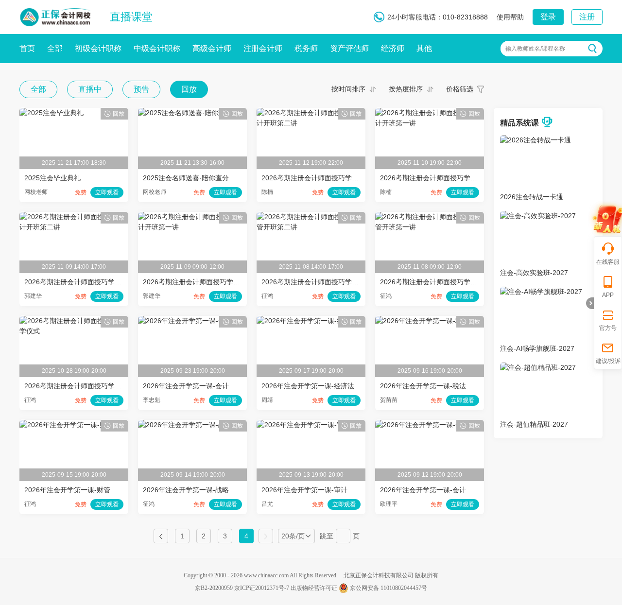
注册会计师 (262, 48)
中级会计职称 (157, 48)
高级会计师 (211, 48)
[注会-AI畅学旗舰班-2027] (541, 291)
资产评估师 (349, 48)
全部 (55, 48)
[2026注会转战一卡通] (535, 140)
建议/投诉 (608, 361)
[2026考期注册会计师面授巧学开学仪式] (73, 321)
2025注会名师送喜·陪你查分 (186, 178)
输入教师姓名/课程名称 (535, 48)
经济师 (392, 48)
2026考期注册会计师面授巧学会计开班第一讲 (212, 282)
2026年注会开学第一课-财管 (67, 490)
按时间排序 (348, 89)
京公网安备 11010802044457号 (388, 588)
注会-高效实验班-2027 (534, 273)
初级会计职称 (98, 48)
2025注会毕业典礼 (52, 178)
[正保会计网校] (55, 15)
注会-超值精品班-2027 (534, 424)
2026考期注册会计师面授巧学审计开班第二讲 (330, 178)
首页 (27, 48)
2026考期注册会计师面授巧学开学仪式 (83, 386)
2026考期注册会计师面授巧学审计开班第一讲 (449, 178)
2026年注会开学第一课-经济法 (307, 386)
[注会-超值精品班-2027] (538, 367)
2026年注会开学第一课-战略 (186, 490)
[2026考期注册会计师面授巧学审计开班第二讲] (311, 113)
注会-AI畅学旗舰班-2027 (537, 348)
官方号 (608, 328)
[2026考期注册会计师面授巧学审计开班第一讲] (429, 113)
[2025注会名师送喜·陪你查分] (185, 113)
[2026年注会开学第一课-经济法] (307, 321)
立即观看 (107, 192)
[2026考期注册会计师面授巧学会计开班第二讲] (73, 217)
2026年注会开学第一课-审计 (304, 490)
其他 (424, 48)
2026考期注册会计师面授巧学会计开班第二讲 (93, 282)
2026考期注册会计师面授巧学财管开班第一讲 (449, 282)
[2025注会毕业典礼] (51, 113)
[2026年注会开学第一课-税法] (422, 321)
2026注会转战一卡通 (531, 197)
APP (608, 295)
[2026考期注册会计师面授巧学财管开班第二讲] (311, 217)
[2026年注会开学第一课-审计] (303, 425)
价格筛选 (459, 89)
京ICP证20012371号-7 (261, 588)
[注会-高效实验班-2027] (538, 216)
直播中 (90, 89)
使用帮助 (510, 17)
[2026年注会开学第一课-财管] (66, 425)
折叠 (590, 303)
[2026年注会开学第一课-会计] (185, 321)
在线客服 (608, 262)
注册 (587, 17)
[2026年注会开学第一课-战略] (185, 425)
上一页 (161, 536)
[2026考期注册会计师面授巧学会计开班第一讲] (192, 217)
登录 (548, 17)
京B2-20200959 (214, 588)
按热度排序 (406, 89)
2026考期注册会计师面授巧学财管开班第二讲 (330, 282)
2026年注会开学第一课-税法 (423, 386)
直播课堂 (131, 17)
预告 (141, 89)
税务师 (306, 48)
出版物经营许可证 (314, 588)
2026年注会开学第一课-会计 (186, 386)
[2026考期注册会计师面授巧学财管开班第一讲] (429, 217)
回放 (189, 89)
